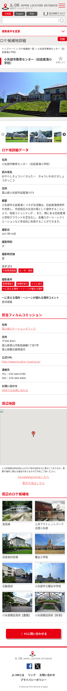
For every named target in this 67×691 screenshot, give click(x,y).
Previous (3, 134)
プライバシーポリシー (33, 680)
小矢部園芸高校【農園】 (16, 615)
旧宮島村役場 (10, 557)
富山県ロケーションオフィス (19, 328)
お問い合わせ (47, 675)
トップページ (8, 48)
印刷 (62, 39)
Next (64, 134)
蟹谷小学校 (41, 557)
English (19, 13)
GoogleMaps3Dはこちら (33, 477)
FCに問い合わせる (35, 634)
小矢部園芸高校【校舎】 (49, 615)
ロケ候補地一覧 (26, 48)
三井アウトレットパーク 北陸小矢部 (49, 526)
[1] (61, 20)
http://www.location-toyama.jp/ (21, 361)
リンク (32, 675)
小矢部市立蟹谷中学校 (48, 586)
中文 (32, 13)
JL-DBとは (18, 675)
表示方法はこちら (33, 483)
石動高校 (7, 586)
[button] (33, 434)
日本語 (8, 13)
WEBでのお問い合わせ (15, 390)
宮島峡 (6, 524)
